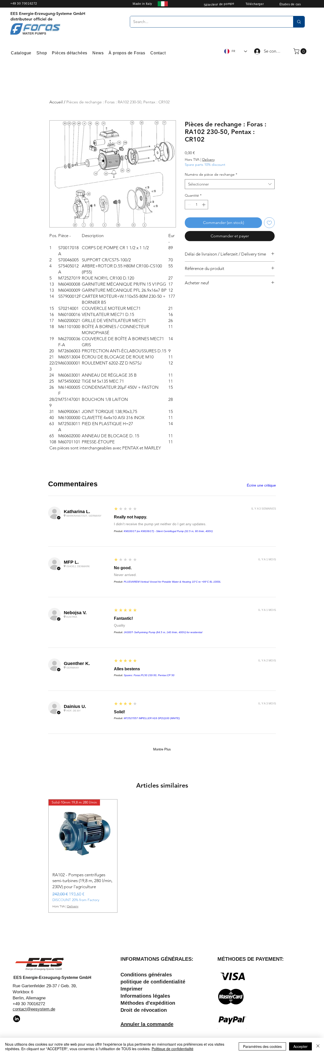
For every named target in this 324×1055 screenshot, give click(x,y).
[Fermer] (318, 1046)
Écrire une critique (261, 485)
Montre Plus (162, 749)
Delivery (208, 159)
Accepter (300, 1046)
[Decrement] (189, 204)
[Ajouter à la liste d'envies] (269, 222)
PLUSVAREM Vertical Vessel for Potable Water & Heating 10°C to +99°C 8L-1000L (172, 581)
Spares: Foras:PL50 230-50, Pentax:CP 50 (149, 675)
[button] (300, 51)
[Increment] (204, 204)
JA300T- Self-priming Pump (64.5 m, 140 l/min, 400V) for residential (163, 632)
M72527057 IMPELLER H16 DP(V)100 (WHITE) (152, 718)
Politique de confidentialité (172, 1048)
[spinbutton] (196, 204)
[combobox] (230, 184)
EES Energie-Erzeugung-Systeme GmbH (52, 977)
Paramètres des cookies (262, 1046)
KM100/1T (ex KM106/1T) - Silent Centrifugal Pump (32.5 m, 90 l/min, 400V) (168, 531)
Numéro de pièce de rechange (211, 174)
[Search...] (299, 21)
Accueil (56, 102)
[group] (162, 856)
